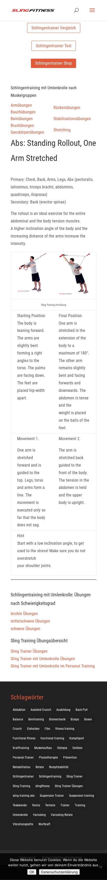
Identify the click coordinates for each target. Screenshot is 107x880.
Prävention (70, 757)
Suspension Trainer (52, 795)
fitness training (64, 729)
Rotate (40, 767)
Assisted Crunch (41, 710)
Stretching (62, 129)
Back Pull (82, 710)
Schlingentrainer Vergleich (53, 27)
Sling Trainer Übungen (29, 651)
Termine (50, 805)
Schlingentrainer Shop (53, 63)
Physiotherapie (48, 757)
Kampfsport (76, 738)
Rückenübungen (67, 107)
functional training (52, 738)
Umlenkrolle (20, 815)
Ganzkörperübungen (27, 132)
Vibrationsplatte (23, 824)
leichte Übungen (24, 613)
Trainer (65, 805)
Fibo (47, 729)
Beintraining (36, 719)
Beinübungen (22, 118)
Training (80, 805)
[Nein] (100, 866)
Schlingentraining (50, 776)
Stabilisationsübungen (72, 118)
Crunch (17, 729)
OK (31, 872)
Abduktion (19, 710)
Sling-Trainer (74, 776)
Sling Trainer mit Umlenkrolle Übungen (43, 658)
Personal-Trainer (23, 757)
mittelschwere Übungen (30, 621)
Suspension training (81, 795)
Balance (18, 719)
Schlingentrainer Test (53, 45)
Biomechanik (57, 719)
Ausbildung (63, 710)
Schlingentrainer (23, 776)
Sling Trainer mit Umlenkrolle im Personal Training (53, 666)
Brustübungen (22, 125)
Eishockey (33, 729)
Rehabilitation (21, 767)
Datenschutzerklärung (59, 872)
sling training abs (24, 795)
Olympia (62, 748)
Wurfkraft (44, 824)
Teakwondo (20, 805)
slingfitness (42, 786)
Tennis (36, 805)
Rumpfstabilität (59, 767)
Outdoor (77, 748)
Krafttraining (21, 748)
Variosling (39, 815)
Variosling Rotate (62, 815)
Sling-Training (21, 786)
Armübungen (21, 105)
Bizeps (75, 719)
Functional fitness (24, 738)
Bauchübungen (23, 112)
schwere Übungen (25, 628)
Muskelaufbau (43, 748)
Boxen (88, 719)
